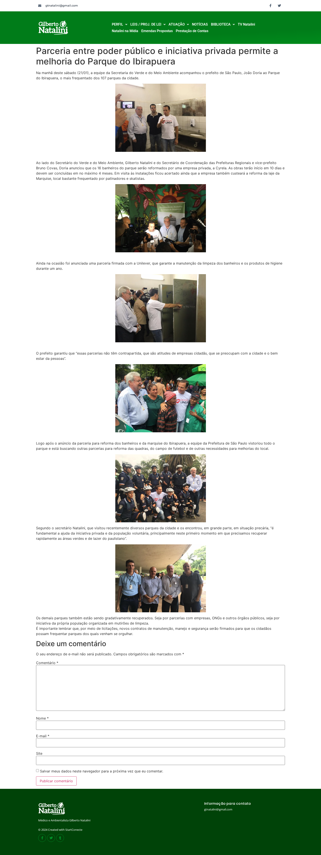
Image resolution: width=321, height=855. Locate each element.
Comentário (47, 663)
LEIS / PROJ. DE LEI (145, 24)
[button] (119, 24)
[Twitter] (279, 5)
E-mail (42, 736)
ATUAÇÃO (177, 24)
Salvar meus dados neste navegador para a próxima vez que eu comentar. (101, 771)
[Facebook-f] (270, 5)
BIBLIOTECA (221, 24)
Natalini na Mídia (125, 31)
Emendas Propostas (157, 31)
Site (39, 753)
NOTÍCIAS (200, 24)
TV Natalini (246, 24)
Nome (42, 718)
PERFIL (117, 24)
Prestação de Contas (192, 31)
